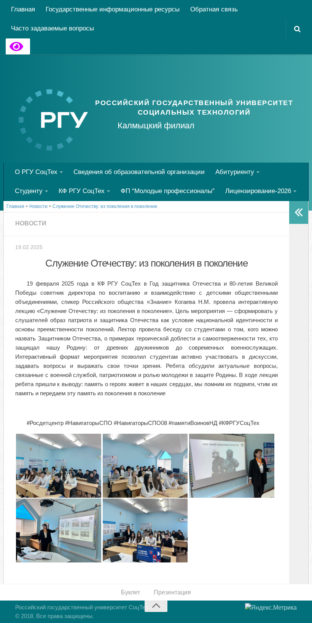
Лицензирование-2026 (258, 191)
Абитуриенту (234, 172)
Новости (30, 223)
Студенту (29, 191)
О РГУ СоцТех (36, 172)
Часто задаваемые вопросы (52, 28)
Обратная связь (214, 9)
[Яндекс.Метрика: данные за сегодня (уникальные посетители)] (271, 607)
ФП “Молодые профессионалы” (168, 191)
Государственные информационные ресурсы (113, 9)
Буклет (130, 592)
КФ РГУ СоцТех (82, 191)
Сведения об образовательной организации (139, 172)
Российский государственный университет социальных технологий (194, 107)
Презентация (172, 592)
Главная (23, 9)
